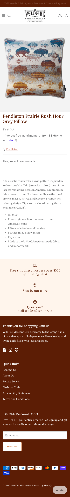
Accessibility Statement (17, 393)
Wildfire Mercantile (21, 485)
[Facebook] (4, 350)
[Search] (10, 15)
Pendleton (12, 149)
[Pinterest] (16, 350)
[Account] (59, 15)
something (38, 4)
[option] (35, 68)
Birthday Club (11, 387)
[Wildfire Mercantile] (35, 15)
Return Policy (11, 381)
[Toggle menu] (3, 15)
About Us (8, 375)
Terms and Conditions (16, 399)
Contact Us (9, 369)
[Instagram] (10, 350)
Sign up (12, 446)
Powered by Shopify (42, 485)
